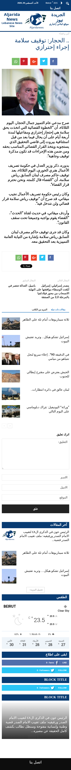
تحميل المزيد (37, 589)
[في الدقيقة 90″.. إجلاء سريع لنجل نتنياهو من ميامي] (11, 358)
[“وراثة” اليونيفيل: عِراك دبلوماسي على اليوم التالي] (11, 411)
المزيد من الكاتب (39, 309)
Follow (62, 670)
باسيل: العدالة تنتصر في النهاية (22, 287)
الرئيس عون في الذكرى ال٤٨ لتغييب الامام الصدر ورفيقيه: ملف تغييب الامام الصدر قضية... (44, 536)
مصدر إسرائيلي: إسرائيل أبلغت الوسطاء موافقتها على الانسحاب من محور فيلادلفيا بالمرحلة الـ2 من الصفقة (52, 291)
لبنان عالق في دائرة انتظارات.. (50, 389)
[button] (67, 3)
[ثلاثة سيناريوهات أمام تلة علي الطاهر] (11, 323)
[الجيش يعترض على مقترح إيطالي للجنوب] (11, 376)
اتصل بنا (55, 8)
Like (64, 662)
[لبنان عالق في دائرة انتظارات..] (11, 394)
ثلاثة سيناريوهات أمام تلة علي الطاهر (45, 319)
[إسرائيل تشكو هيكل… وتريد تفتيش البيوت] (11, 341)
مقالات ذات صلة (58, 309)
